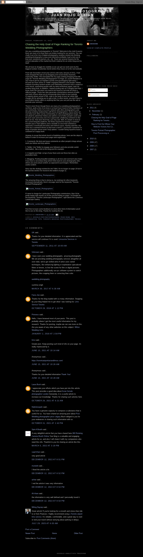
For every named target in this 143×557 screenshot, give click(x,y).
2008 (92, 146)
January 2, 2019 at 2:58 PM (46, 334)
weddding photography (41, 279)
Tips (40, 219)
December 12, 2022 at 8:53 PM (48, 487)
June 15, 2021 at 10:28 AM (45, 378)
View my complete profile (99, 48)
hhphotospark (37, 407)
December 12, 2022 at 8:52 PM (48, 473)
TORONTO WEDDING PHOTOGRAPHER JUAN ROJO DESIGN (72, 13)
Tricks (78, 219)
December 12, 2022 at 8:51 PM (48, 459)
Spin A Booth (37, 429)
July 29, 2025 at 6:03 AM (45, 523)
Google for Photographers (46, 217)
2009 (92, 142)
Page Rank (65, 217)
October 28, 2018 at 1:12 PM (47, 308)
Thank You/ (66, 374)
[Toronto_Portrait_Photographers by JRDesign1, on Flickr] (39, 189)
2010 (92, 139)
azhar (34, 480)
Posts (93, 90)
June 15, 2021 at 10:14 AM (45, 350)
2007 (92, 149)
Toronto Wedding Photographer (58, 219)
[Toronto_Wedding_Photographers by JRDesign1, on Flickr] (40, 175)
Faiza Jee (36, 295)
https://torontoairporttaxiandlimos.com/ (47, 360)
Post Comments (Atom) (46, 538)
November (96, 111)
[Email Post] (56, 214)
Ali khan (35, 493)
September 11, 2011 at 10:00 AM (49, 246)
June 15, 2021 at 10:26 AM (45, 364)
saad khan (36, 452)
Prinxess (35, 315)
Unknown (35, 252)
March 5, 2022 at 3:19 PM (45, 446)
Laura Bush (36, 384)
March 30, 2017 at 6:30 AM (46, 289)
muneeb (35, 466)
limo (33, 340)
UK (33, 232)
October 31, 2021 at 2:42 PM (47, 423)
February (96, 114)
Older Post (78, 533)
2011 (92, 108)
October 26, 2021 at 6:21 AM (47, 401)
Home (54, 533)
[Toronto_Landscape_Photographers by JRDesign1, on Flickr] (41, 204)
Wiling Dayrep (37, 507)
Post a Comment (32, 529)
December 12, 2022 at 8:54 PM (48, 501)
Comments (95, 95)
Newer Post (30, 533)
